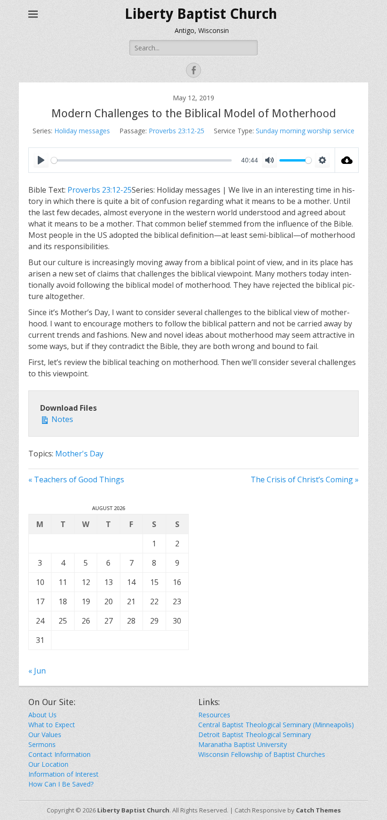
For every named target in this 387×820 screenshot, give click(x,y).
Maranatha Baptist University (242, 744)
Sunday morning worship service (305, 130)
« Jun (37, 671)
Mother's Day (79, 453)
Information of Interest (63, 774)
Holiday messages (82, 130)
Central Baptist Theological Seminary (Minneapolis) (276, 724)
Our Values (44, 734)
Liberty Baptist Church (201, 14)
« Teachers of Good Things (76, 479)
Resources (214, 714)
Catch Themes (318, 810)
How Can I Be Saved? (60, 783)
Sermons (42, 744)
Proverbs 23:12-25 (176, 130)
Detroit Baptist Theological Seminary (254, 734)
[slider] (141, 160)
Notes (61, 419)
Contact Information (59, 754)
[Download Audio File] (347, 160)
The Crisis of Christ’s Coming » (305, 479)
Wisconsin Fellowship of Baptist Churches (261, 754)
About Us (42, 714)
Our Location (48, 764)
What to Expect (51, 724)
